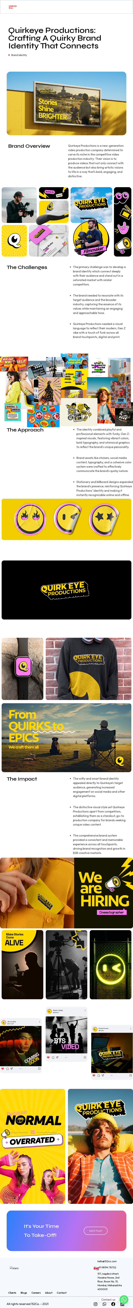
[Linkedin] (122, 1304)
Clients (12, 1292)
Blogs (24, 1292)
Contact (61, 1292)
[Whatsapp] (104, 1304)
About (48, 1292)
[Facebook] (113, 1304)
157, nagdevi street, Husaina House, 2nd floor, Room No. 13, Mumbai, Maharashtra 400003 (109, 1281)
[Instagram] (95, 1304)
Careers (36, 1292)
